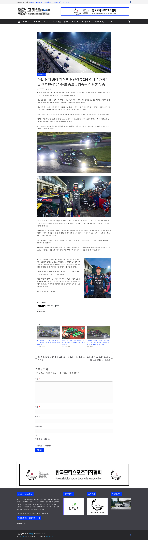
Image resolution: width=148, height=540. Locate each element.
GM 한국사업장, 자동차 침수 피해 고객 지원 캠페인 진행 (55, 358)
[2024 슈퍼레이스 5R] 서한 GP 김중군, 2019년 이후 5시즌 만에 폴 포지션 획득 (48, 342)
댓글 (37, 379)
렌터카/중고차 (86, 22)
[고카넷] (19, 21)
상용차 (66, 22)
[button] (28, 21)
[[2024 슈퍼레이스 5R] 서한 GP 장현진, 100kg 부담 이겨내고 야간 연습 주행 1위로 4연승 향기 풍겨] (98, 332)
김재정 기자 (51, 89)
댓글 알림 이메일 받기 (43, 439)
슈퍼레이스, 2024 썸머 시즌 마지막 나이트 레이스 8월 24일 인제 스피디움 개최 (73, 342)
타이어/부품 (57, 22)
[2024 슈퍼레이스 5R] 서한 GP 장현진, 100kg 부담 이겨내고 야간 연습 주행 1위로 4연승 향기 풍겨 (98, 342)
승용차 (25, 22)
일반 (111, 22)
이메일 (38, 416)
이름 (37, 407)
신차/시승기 (36, 22)
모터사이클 (74, 22)
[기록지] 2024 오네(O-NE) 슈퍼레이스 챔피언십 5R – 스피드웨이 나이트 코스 (93, 358)
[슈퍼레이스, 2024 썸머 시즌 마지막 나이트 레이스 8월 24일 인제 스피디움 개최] (73, 332)
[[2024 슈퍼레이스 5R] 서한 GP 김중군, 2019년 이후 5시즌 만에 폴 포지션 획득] (48, 332)
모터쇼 (45, 22)
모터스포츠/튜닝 (99, 22)
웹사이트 (38, 426)
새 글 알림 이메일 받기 (43, 445)
